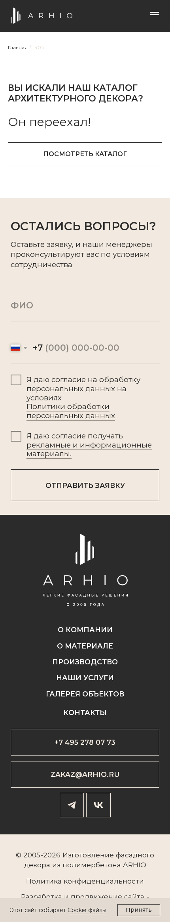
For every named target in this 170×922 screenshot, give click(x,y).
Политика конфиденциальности (85, 881)
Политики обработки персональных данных (70, 411)
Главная (18, 47)
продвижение (96, 896)
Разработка (41, 896)
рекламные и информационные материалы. (89, 449)
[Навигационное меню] (154, 13)
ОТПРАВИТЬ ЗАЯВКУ (85, 485)
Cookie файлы (87, 910)
